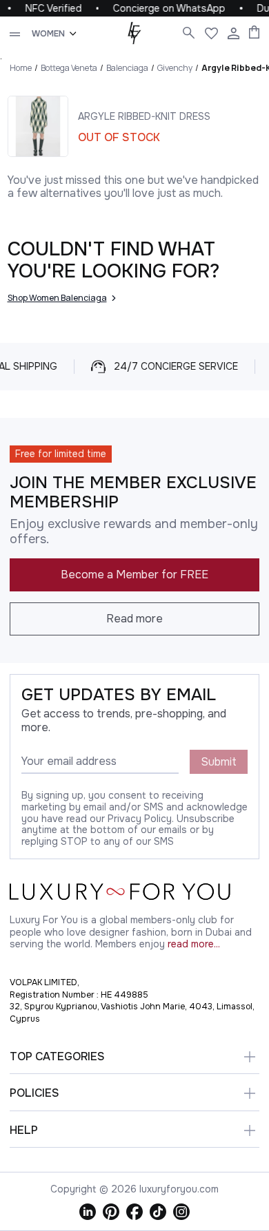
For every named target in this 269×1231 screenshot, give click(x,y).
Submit (219, 762)
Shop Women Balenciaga (57, 298)
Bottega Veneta (69, 68)
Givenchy (174, 68)
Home (21, 68)
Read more (134, 618)
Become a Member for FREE (134, 574)
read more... (194, 944)
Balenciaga (127, 68)
